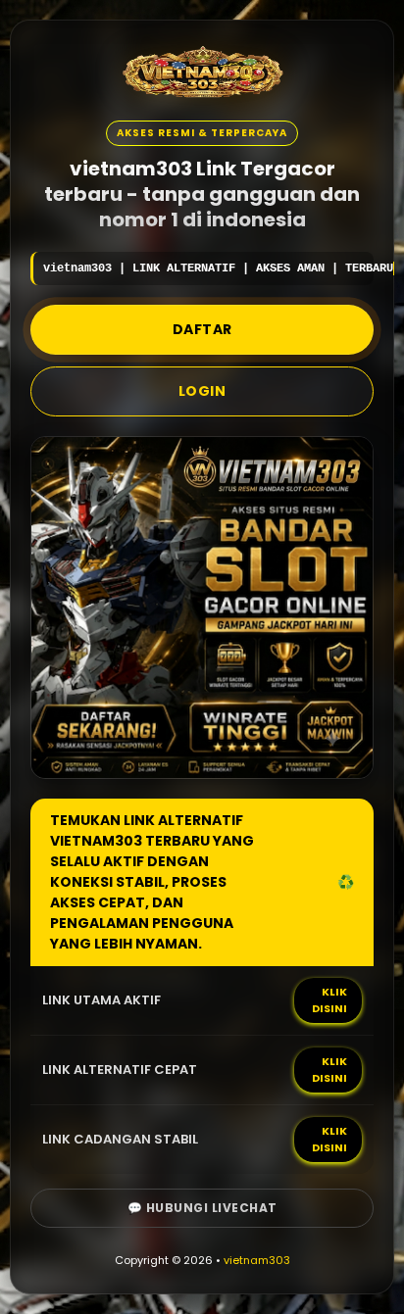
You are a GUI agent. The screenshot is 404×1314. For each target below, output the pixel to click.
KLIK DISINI (329, 1000)
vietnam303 (257, 1260)
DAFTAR (202, 329)
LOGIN (202, 391)
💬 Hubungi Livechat (202, 1207)
